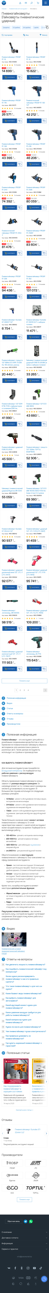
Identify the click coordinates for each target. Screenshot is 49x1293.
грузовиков (34, 845)
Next (46, 1082)
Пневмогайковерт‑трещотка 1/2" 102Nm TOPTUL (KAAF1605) (37, 449)
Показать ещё (24, 681)
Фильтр (44, 35)
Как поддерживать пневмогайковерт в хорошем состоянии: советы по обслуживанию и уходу (15, 1091)
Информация (7, 1243)
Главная (4, 9)
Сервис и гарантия (10, 1249)
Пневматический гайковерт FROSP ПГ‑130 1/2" (35, 103)
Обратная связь (14, 1221)
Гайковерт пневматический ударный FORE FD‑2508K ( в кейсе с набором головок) (36, 362)
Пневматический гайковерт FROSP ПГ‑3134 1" (11, 233)
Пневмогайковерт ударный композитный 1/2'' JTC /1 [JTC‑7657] (12, 654)
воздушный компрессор (12, 771)
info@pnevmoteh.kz (24, 1257)
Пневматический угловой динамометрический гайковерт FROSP (13, 951)
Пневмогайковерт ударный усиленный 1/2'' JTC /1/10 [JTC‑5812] (36, 572)
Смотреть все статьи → (24, 1110)
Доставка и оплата (10, 1238)
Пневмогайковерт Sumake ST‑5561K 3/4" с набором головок (36, 322)
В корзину (11, 77)
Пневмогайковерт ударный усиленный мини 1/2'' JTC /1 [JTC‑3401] (12, 572)
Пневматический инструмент (18, 9)
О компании (7, 1232)
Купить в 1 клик (20, 77)
